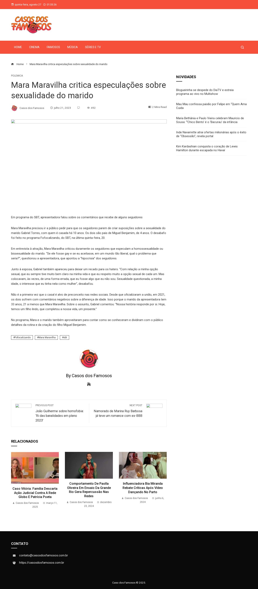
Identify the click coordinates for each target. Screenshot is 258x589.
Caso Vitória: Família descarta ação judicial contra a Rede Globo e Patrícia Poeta (34, 493)
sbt (65, 337)
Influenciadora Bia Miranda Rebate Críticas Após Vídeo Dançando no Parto (143, 488)
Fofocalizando (23, 337)
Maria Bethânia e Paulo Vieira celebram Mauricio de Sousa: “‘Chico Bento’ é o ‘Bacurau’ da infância (210, 120)
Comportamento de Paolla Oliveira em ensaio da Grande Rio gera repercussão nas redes (89, 490)
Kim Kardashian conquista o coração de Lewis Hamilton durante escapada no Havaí (207, 148)
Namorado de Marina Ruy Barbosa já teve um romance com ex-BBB (118, 411)
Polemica (17, 76)
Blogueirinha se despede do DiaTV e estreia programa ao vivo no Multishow (205, 92)
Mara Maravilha (47, 337)
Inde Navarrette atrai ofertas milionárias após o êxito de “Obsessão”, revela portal (211, 134)
